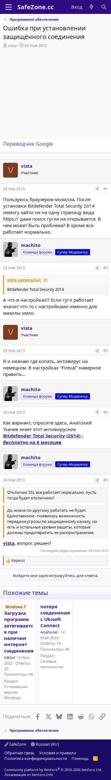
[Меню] (8, 7)
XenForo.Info (42, 774)
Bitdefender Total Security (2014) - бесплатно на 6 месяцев (43, 439)
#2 (105, 267)
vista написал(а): (24, 280)
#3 (105, 350)
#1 (105, 189)
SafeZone (17, 744)
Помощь (80, 758)
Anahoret (49, 632)
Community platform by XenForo (53, 769)
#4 (105, 412)
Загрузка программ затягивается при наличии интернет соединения (19, 629)
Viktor (9, 657)
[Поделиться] (97, 189)
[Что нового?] (91, 7)
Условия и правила (57, 753)
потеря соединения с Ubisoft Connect (55, 615)
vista (12, 45)
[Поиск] (104, 7)
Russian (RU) (47, 744)
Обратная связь (19, 753)
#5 (105, 480)
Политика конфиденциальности (35, 758)
